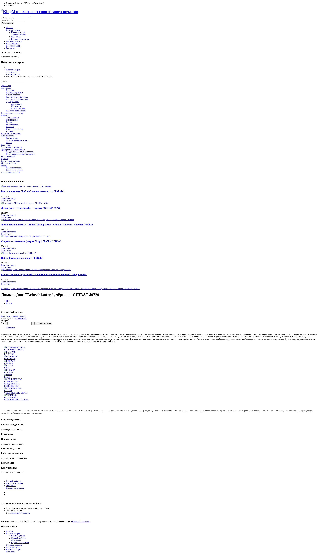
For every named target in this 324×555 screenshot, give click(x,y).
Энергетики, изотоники (11, 147)
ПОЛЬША (8, 372)
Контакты (10, 48)
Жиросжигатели (8, 156)
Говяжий (10, 127)
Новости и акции (13, 46)
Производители (18, 32)
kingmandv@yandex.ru (20, 513)
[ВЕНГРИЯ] (10, 352)
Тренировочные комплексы (13, 149)
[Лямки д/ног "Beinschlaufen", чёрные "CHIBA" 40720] (162, 203)
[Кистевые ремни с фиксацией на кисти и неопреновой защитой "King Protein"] (162, 270)
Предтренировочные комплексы (20, 152)
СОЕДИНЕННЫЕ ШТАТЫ (16, 393)
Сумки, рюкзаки (18, 108)
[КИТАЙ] (8, 365)
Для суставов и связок (10, 172)
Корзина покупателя (20, 39)
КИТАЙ (7, 368)
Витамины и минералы (11, 133)
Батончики (5, 145)
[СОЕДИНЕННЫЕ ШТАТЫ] (16, 391)
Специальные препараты (12, 113)
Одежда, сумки (12, 101)
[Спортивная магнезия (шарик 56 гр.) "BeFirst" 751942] (162, 236)
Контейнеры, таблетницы (17, 97)
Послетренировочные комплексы (20, 154)
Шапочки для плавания (16, 111)
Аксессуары (11, 72)
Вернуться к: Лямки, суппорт (13, 316)
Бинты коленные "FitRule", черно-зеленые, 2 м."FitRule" (32, 191)
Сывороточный (12, 117)
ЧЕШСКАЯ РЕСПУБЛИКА (16, 400)
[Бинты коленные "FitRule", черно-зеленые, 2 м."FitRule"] (162, 186)
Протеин (5, 115)
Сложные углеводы (14, 170)
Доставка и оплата (14, 41)
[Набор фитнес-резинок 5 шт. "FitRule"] (162, 253)
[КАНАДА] (9, 361)
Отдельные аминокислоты (17, 140)
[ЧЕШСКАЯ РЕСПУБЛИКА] (16, 397)
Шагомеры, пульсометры (17, 99)
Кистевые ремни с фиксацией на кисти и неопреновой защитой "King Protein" (44, 274)
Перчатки (10, 90)
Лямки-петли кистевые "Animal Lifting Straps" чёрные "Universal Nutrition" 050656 (47, 224)
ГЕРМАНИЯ (21, 318)
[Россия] (8, 375)
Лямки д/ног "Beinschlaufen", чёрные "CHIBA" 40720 (30, 208)
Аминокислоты (7, 136)
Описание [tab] (10, 328)
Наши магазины (13, 43)
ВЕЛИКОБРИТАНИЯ (14, 349)
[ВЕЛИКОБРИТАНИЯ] (15, 347)
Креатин (4, 159)
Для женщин (16, 104)
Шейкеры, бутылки (14, 92)
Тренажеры (6, 86)
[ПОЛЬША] (9, 370)
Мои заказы (16, 37)
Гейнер (4, 165)
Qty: (3, 323)
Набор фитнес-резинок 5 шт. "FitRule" (22, 258)
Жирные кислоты (8, 163)
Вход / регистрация (14, 483)
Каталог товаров (13, 30)
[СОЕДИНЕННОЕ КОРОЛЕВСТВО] (16, 381)
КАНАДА (8, 363)
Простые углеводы (14, 168)
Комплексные (12, 138)
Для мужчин (16, 106)
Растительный (12, 124)
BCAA (9, 143)
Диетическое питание (10, 161)
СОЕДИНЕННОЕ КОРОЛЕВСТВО (12, 385)
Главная (9, 27)
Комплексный (12, 120)
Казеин (9, 122)
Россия (7, 377)
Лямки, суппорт (13, 74)
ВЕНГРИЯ (9, 354)
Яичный (9, 131)
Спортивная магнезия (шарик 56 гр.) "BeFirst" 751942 (31, 241)
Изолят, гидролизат (14, 129)
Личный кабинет (18, 34)
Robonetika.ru (78, 521)
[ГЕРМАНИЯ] (10, 356)
